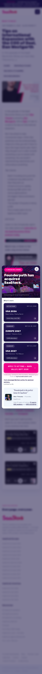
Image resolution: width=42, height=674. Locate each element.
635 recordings (31, 404)
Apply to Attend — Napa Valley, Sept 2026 (20, 367)
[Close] (37, 269)
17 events (33, 402)
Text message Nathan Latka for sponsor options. (19, 381)
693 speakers (18, 404)
